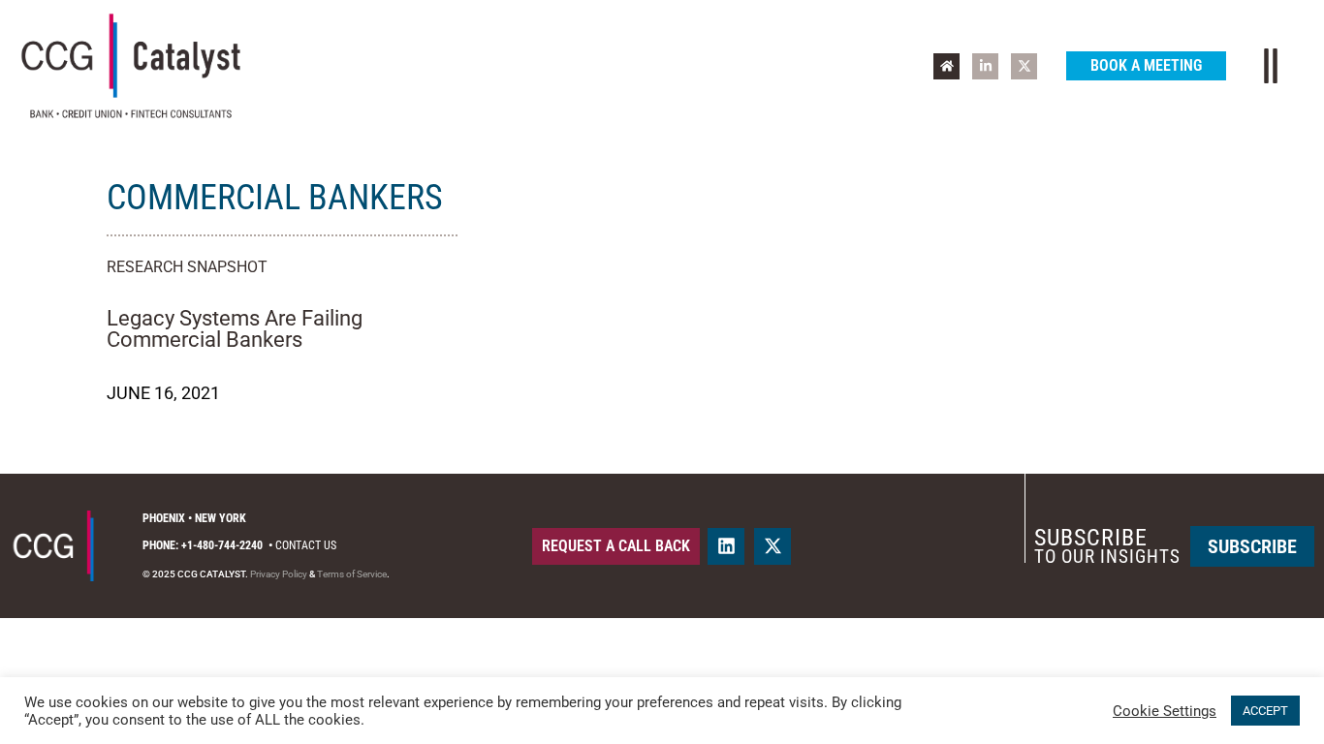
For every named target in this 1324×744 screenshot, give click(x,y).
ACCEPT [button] (1265, 710)
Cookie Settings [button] (1164, 711)
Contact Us (305, 545)
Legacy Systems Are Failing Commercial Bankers (235, 329)
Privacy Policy (278, 574)
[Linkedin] (726, 546)
